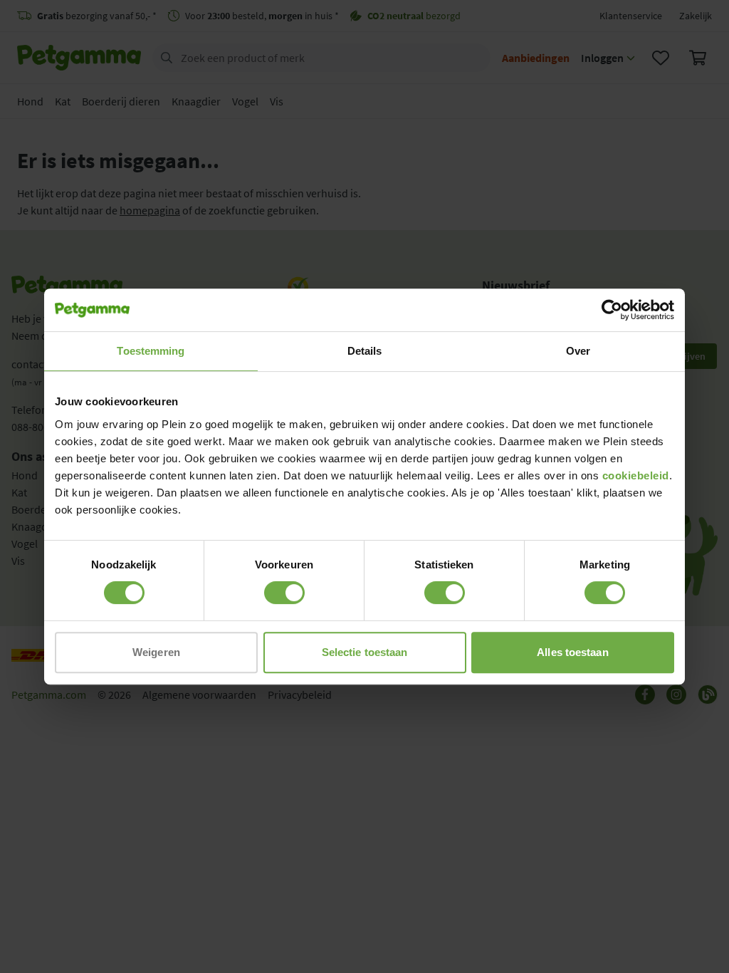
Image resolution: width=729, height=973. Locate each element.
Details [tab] (364, 351)
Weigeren (156, 652)
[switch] (284, 592)
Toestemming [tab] (150, 351)
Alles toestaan (572, 652)
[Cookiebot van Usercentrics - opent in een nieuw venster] (612, 310)
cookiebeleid (635, 475)
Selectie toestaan (365, 652)
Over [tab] (578, 351)
